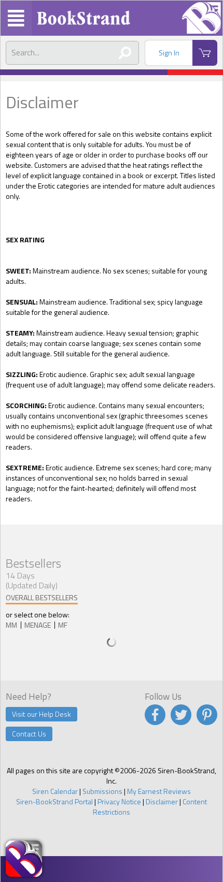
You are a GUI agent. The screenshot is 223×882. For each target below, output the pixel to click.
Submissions (102, 791)
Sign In (169, 52)
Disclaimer (162, 801)
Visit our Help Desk (41, 714)
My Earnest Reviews (159, 791)
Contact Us (29, 733)
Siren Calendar (55, 791)
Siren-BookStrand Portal (54, 801)
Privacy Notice (119, 801)
